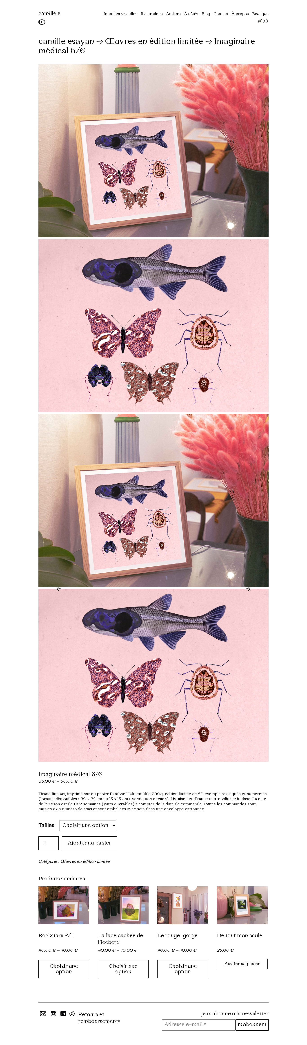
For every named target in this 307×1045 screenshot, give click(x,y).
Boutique (260, 14)
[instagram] (53, 1015)
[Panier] (259, 22)
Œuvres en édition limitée (154, 42)
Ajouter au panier (89, 843)
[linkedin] (63, 1015)
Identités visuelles (120, 14)
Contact (221, 14)
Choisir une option (64, 969)
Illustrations (152, 14)
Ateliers (173, 14)
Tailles (46, 825)
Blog (206, 14)
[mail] (42, 1015)
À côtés (191, 14)
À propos (240, 14)
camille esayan (66, 42)
